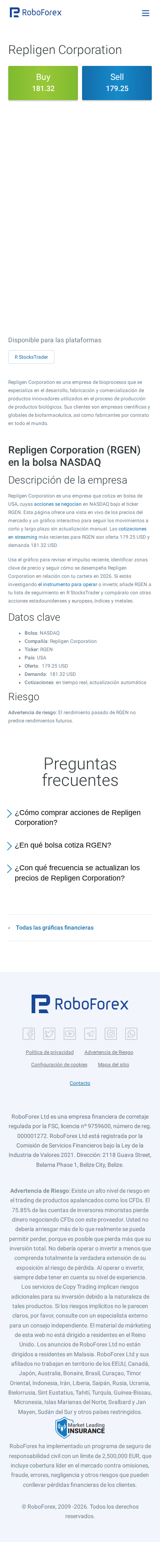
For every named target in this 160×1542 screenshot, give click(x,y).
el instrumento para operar (67, 584)
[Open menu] (145, 13)
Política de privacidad (50, 1052)
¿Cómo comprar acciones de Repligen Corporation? (78, 817)
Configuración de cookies (59, 1065)
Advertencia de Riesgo (109, 1052)
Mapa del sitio (113, 1065)
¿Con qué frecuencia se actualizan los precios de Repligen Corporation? (77, 873)
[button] (36, 12)
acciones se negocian (58, 504)
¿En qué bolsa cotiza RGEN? (63, 845)
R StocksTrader (31, 357)
